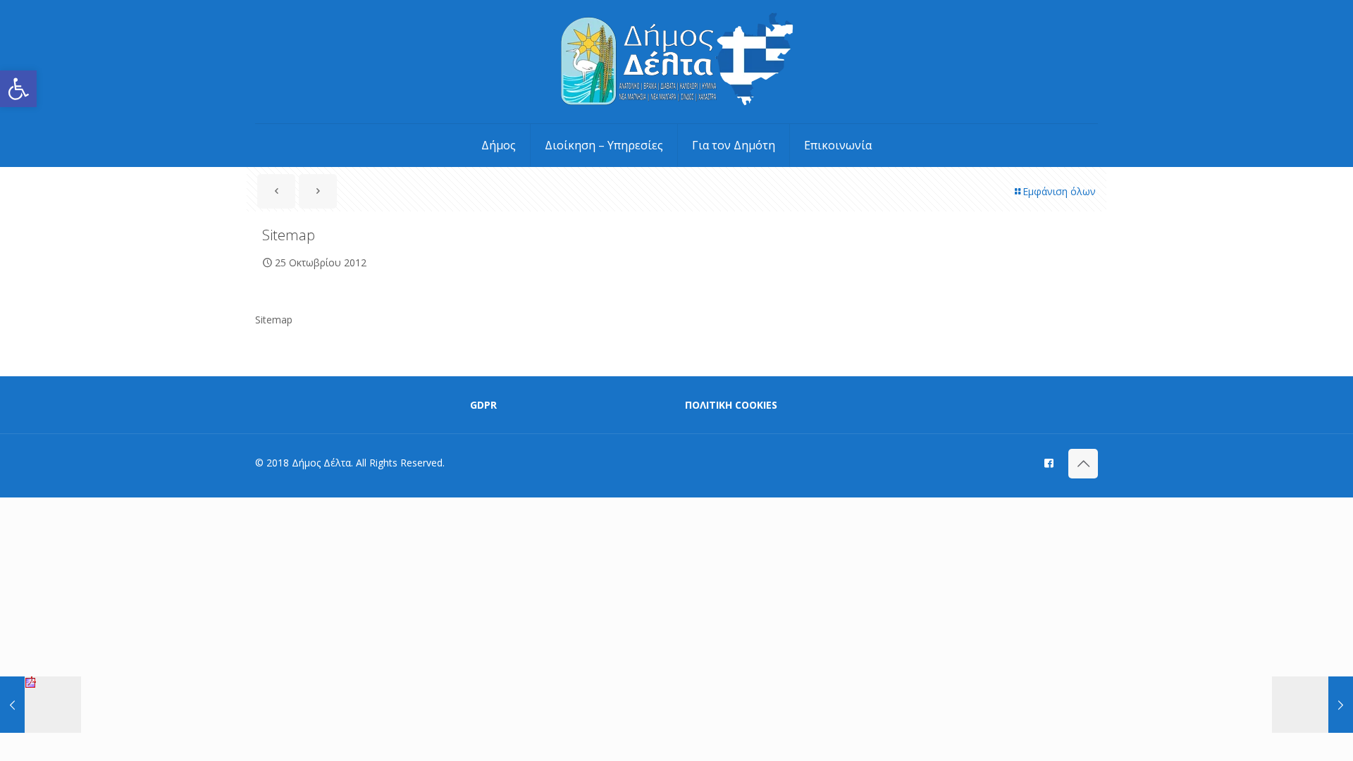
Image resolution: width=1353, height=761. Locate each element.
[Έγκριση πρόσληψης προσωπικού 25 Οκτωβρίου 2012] (40, 704)
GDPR (483, 405)
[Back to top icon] (1083, 463)
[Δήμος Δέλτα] (676, 61)
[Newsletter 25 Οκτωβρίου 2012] (1312, 704)
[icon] (1049, 462)
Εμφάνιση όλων (1059, 191)
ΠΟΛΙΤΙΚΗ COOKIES (731, 405)
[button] (18, 88)
